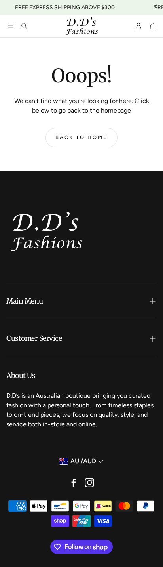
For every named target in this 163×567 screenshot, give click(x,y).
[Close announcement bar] (155, 6)
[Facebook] (73, 482)
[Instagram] (89, 482)
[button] (10, 26)
